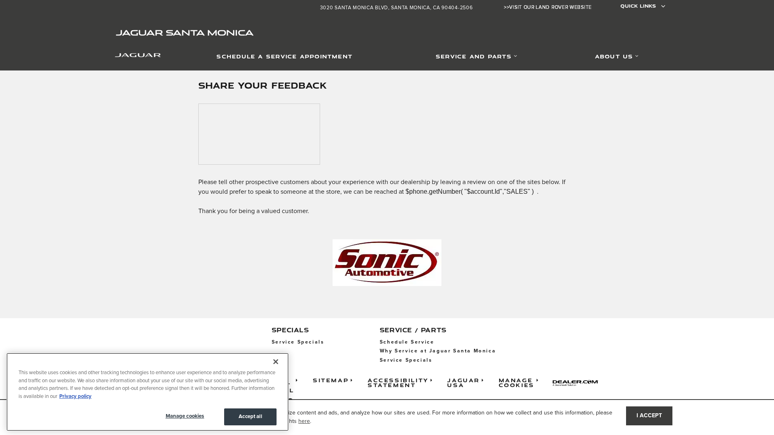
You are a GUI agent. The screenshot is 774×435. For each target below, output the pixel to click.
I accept (649, 415)
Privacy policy (75, 396)
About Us (614, 56)
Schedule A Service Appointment (284, 56)
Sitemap (331, 380)
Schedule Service (407, 342)
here (304, 421)
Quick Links (638, 5)
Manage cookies (185, 416)
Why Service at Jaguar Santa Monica (438, 351)
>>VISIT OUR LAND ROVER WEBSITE (548, 7)
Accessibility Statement (398, 382)
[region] (147, 392)
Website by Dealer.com (578, 383)
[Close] (276, 362)
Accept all (250, 416)
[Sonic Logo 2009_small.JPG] (387, 262)
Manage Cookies (517, 382)
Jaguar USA (463, 382)
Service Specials (298, 342)
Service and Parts (474, 56)
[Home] (128, 57)
